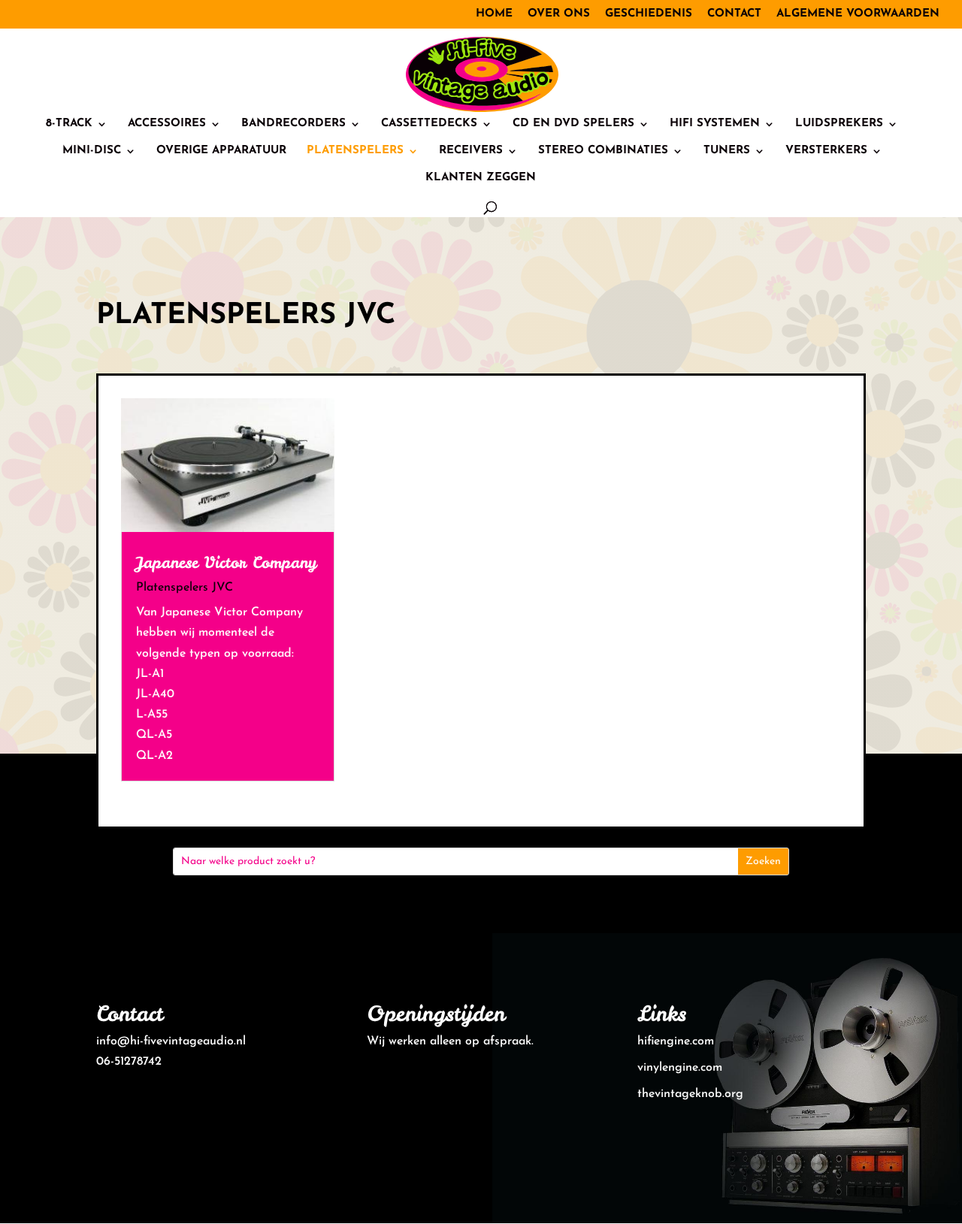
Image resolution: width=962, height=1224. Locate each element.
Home (494, 14)
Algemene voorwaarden (857, 14)
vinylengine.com (679, 1068)
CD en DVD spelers (573, 124)
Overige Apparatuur (221, 151)
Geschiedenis (648, 14)
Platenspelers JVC (184, 588)
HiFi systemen (715, 124)
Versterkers (826, 151)
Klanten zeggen (480, 178)
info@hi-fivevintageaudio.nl (171, 1041)
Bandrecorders (293, 124)
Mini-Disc (91, 151)
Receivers (471, 151)
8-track (69, 124)
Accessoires (167, 124)
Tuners (726, 151)
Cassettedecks (429, 124)
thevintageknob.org (690, 1094)
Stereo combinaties (603, 151)
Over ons (559, 14)
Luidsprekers (839, 124)
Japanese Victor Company (226, 562)
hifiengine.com (675, 1041)
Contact (734, 14)
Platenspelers (355, 151)
